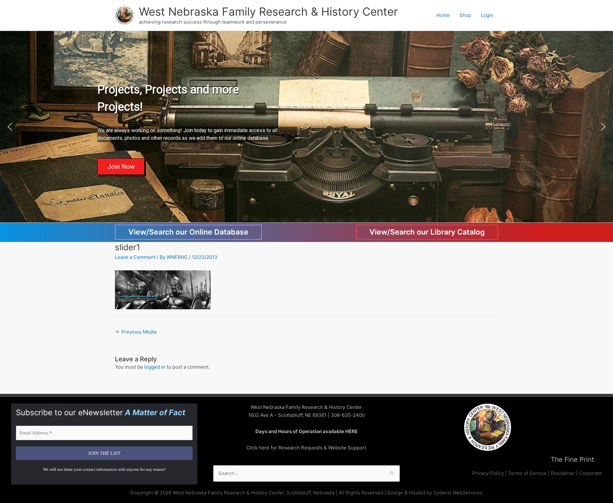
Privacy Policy (488, 473)
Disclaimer (563, 473)
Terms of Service (527, 473)
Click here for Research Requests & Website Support (306, 448)
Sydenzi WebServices (457, 493)
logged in (154, 367)
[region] (306, 126)
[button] (10, 127)
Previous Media (136, 332)
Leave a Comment (135, 257)
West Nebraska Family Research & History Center (268, 11)
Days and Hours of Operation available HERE (306, 431)
